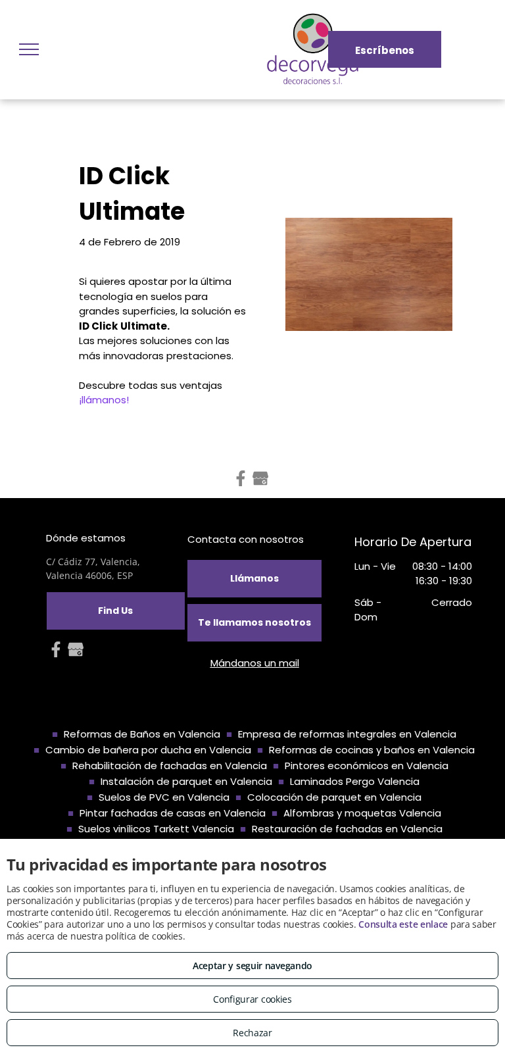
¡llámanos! (104, 400)
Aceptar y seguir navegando (252, 965)
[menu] (29, 49)
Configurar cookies (252, 999)
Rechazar (252, 1032)
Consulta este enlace (403, 924)
